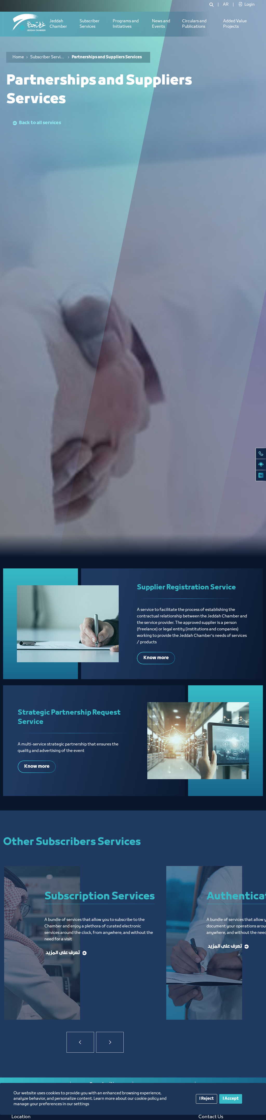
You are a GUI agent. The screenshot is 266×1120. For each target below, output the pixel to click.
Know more (156, 658)
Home (18, 57)
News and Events (161, 24)
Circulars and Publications (194, 24)
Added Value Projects (235, 24)
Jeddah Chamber (58, 24)
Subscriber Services (89, 24)
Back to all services (40, 123)
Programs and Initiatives (126, 24)
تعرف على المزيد (63, 953)
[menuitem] (226, 4)
